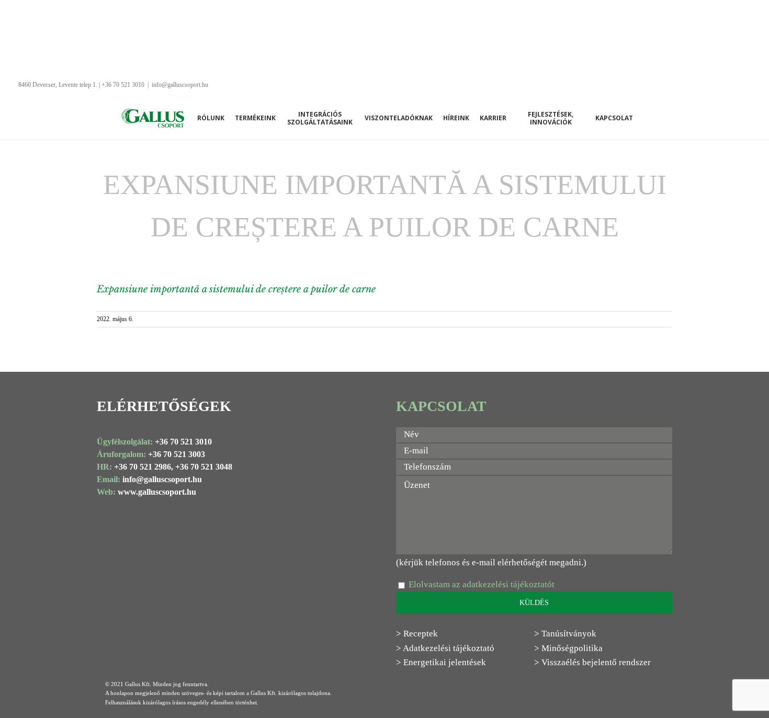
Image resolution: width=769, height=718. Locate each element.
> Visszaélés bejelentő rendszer (592, 662)
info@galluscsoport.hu (180, 84)
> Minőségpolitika (568, 648)
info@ (133, 479)
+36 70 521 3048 (203, 466)
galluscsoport (167, 479)
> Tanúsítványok (565, 634)
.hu (196, 479)
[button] (645, 118)
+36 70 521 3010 (183, 441)
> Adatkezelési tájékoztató (445, 648)
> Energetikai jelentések (441, 662)
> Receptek (417, 634)
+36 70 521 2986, (143, 466)
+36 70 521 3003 (176, 454)
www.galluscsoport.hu (157, 491)
